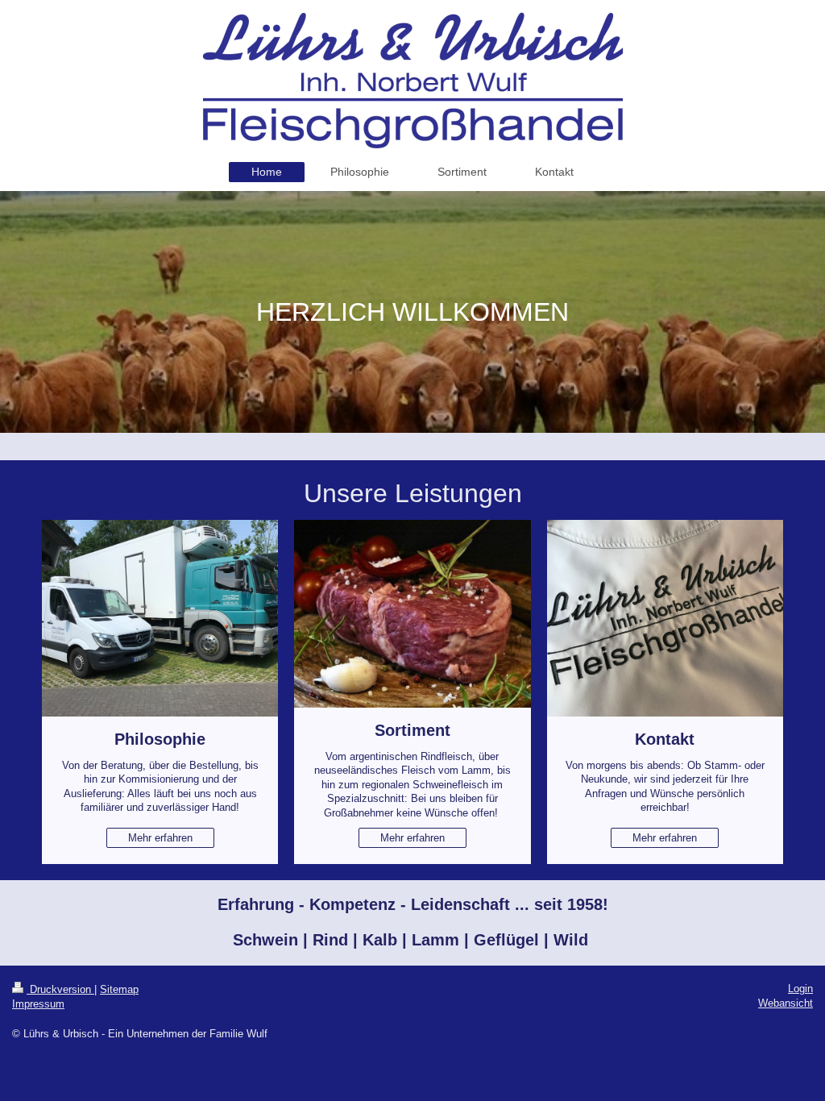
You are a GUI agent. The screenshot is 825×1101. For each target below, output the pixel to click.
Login (800, 989)
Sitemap (119, 989)
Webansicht (785, 1003)
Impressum (38, 1004)
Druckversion (60, 989)
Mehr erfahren (160, 838)
